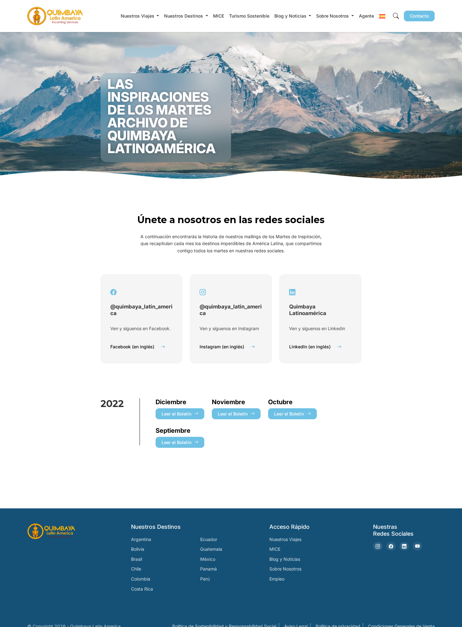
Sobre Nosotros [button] (333, 16)
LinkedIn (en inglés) (310, 346)
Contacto (419, 16)
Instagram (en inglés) (222, 346)
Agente (366, 16)
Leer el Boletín (176, 413)
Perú (205, 578)
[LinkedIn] (404, 546)
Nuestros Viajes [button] (138, 16)
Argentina (141, 539)
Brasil (136, 559)
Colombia (140, 578)
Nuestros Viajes (285, 539)
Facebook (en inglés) (132, 346)
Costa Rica (142, 589)
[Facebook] (391, 546)
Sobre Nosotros (285, 568)
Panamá (208, 568)
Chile (136, 568)
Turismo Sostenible (249, 16)
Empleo (276, 578)
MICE (218, 16)
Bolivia (137, 549)
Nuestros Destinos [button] (184, 16)
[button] (382, 16)
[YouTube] (417, 546)
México (207, 559)
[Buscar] (395, 16)
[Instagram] (377, 546)
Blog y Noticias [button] (291, 16)
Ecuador (208, 539)
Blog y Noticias (284, 559)
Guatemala (211, 549)
